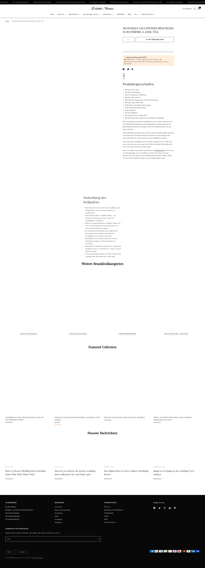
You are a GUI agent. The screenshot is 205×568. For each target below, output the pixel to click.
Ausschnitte (58, 519)
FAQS (106, 519)
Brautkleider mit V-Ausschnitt (177, 334)
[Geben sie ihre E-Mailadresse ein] (99, 538)
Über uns (107, 507)
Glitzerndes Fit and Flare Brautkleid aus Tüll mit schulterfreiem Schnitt (24, 419)
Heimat (7, 21)
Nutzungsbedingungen (12, 516)
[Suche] (194, 8)
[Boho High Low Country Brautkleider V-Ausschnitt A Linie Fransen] (78, 383)
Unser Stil (58, 507)
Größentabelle (108, 513)
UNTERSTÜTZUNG (110, 502)
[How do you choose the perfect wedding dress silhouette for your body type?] (78, 450)
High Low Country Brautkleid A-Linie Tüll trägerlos (124, 417)
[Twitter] (161, 508)
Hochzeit (61, 14)
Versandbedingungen (12, 519)
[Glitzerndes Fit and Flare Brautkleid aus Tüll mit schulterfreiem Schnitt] (28, 383)
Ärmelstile (58, 522)
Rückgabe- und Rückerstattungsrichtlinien (19, 510)
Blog (129, 14)
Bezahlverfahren (10, 507)
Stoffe (56, 516)
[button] (148, 46)
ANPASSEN (121, 14)
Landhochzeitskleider (127, 334)
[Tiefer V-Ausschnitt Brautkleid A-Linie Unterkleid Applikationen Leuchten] (177, 383)
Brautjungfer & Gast (90, 14)
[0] (198, 8)
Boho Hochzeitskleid (28, 334)
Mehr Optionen (147, 14)
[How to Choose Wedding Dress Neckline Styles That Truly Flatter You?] (28, 450)
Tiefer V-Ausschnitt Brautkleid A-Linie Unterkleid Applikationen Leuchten (173, 419)
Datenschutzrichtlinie (12, 513)
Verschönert (59, 513)
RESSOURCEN (59, 502)
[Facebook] (156, 508)
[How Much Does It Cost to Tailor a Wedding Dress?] (127, 450)
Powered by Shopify (37, 557)
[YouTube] (171, 508)
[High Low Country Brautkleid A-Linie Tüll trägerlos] (127, 383)
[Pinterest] (176, 508)
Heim (52, 14)
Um (135, 14)
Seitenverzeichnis (110, 522)
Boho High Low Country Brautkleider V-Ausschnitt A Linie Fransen (77, 419)
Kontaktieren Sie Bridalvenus (113, 510)
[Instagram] (166, 508)
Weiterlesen (9, 478)
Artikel (106, 516)
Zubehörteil (107, 14)
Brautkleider (74, 14)
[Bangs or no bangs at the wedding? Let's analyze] (177, 450)
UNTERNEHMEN (11, 502)
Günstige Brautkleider (78, 334)
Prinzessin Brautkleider (62, 510)
